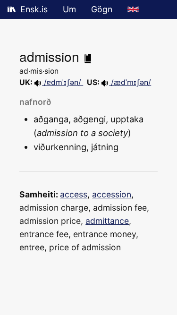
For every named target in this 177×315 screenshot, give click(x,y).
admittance (107, 221)
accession (111, 194)
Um (69, 9)
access (73, 194)
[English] (133, 9)
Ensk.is (34, 9)
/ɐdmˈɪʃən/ (62, 82)
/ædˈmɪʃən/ (130, 82)
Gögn (101, 9)
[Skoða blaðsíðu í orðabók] (88, 56)
